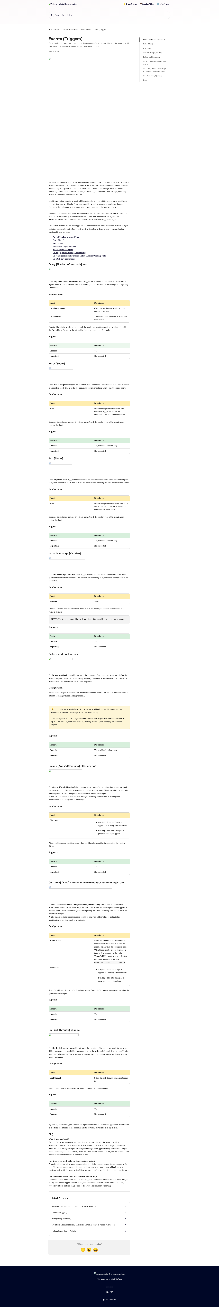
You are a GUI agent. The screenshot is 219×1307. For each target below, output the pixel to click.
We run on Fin (111, 1300)
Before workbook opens (63, 249)
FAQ (145, 80)
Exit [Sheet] (58, 243)
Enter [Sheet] (58, 240)
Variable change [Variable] (64, 246)
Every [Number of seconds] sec (66, 237)
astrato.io (109, 1287)
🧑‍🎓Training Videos (147, 4)
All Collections (54, 30)
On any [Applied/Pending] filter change (69, 253)
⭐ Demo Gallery (130, 4)
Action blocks (85, 30)
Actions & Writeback (70, 30)
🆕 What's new (163, 4)
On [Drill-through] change (64, 259)
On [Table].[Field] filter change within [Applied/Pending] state (79, 256)
